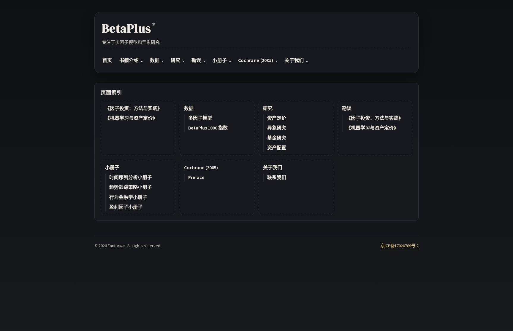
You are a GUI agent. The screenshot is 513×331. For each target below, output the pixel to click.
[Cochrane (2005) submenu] (276, 61)
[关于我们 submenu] (306, 61)
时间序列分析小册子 (130, 177)
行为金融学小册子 (128, 197)
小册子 (112, 167)
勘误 (347, 108)
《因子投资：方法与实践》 (133, 108)
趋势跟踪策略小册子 (130, 187)
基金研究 (276, 138)
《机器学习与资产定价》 (131, 118)
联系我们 (276, 177)
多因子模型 (200, 118)
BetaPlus (128, 28)
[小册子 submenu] (230, 61)
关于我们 (272, 167)
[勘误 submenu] (204, 61)
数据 (189, 108)
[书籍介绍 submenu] (141, 61)
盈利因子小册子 (125, 207)
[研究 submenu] (183, 61)
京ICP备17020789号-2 (400, 246)
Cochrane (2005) (201, 167)
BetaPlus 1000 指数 (208, 128)
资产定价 (276, 118)
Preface (196, 177)
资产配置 (276, 148)
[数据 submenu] (162, 61)
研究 (268, 108)
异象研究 (276, 128)
